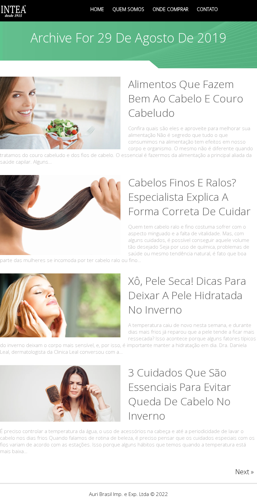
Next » (244, 471)
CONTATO (207, 9)
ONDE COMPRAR (170, 9)
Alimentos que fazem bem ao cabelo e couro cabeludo (185, 98)
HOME (97, 9)
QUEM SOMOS (128, 9)
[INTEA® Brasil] (14, 10)
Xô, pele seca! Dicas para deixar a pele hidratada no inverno (187, 295)
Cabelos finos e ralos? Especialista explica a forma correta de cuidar (189, 196)
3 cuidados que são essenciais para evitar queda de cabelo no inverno (179, 394)
